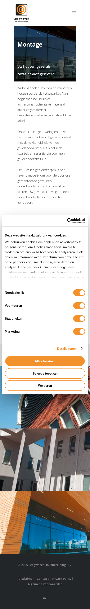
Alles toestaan (45, 361)
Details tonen (67, 348)
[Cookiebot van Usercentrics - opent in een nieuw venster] (67, 220)
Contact (43, 578)
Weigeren (45, 385)
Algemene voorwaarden (45, 584)
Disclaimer (26, 578)
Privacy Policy (61, 578)
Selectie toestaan (45, 373)
